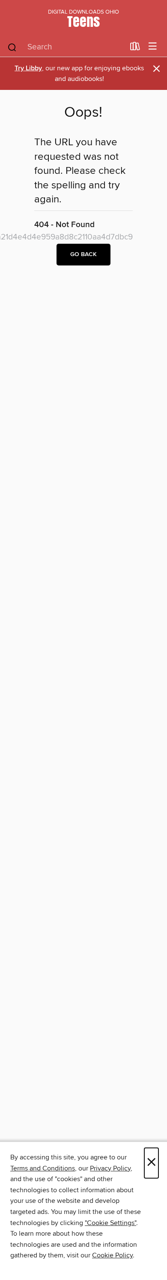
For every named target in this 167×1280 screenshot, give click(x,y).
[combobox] (66, 47)
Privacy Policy (110, 1168)
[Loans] (135, 48)
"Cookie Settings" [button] (110, 1223)
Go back (83, 254)
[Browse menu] (153, 46)
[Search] (12, 47)
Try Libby (28, 68)
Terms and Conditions (42, 1168)
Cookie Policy (112, 1255)
